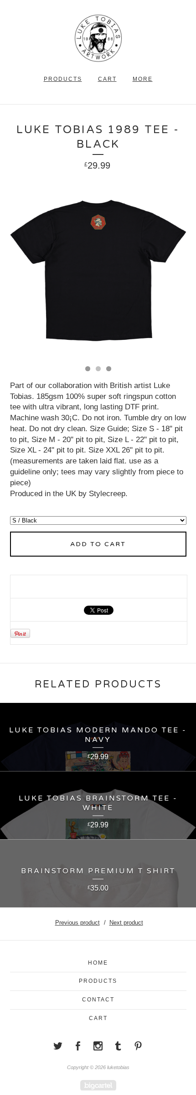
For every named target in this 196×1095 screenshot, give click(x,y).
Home (98, 963)
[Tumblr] (118, 1045)
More (143, 79)
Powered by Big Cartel (98, 1085)
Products (63, 79)
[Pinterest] (138, 1045)
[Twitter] (57, 1045)
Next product (126, 922)
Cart (107, 79)
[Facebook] (78, 1045)
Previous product (77, 922)
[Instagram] (98, 1045)
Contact (98, 999)
